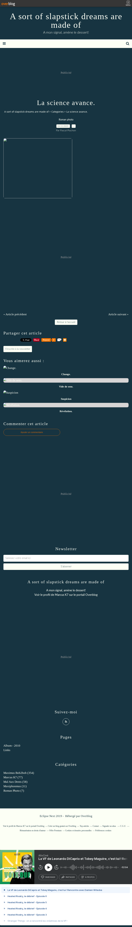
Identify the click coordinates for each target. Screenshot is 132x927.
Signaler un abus (109, 826)
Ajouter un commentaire (32, 432)
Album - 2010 (11, 745)
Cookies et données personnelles (78, 830)
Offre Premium (55, 830)
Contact (96, 826)
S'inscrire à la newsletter (17, 349)
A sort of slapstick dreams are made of (66, 20)
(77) (13, 777)
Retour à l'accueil (66, 322)
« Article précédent (15, 314)
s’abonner (50, 877)
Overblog (86, 816)
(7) (13, 790)
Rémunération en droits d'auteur (33, 830)
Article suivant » (118, 314)
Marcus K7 (61, 594)
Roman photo (66, 120)
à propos (89, 877)
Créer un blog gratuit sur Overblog (62, 826)
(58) (15, 781)
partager (70, 877)
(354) (18, 772)
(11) (15, 786)
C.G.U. (123, 826)
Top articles (84, 826)
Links (6, 750)
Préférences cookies (103, 830)
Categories (57, 111)
